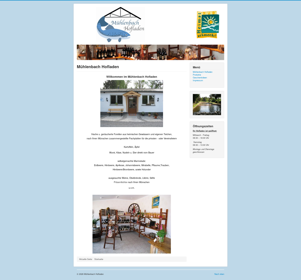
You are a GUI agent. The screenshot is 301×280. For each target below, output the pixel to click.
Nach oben (219, 273)
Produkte (197, 74)
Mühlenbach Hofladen (202, 72)
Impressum (198, 80)
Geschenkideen (200, 77)
